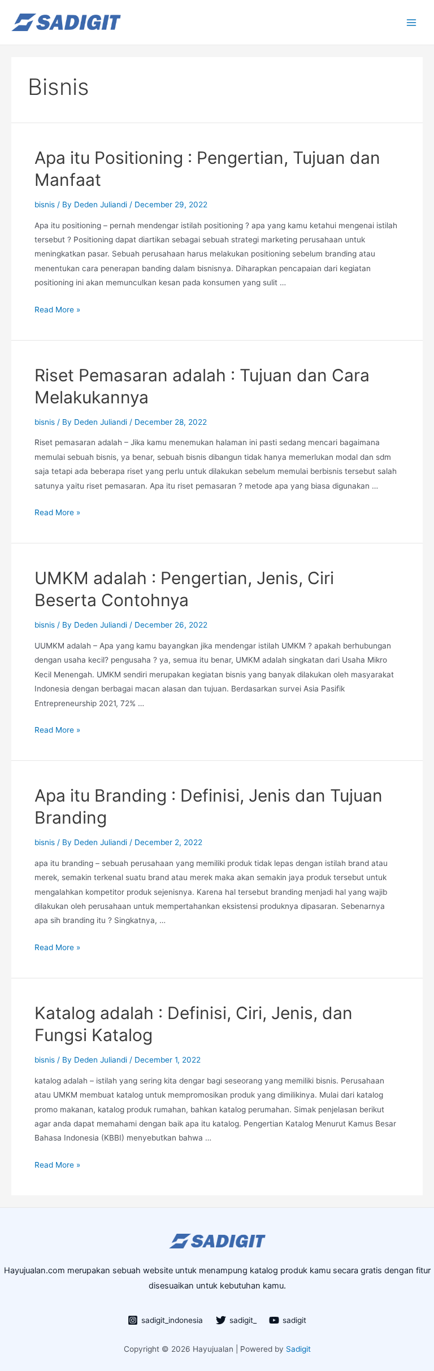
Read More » (57, 309)
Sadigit (297, 1348)
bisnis (44, 204)
